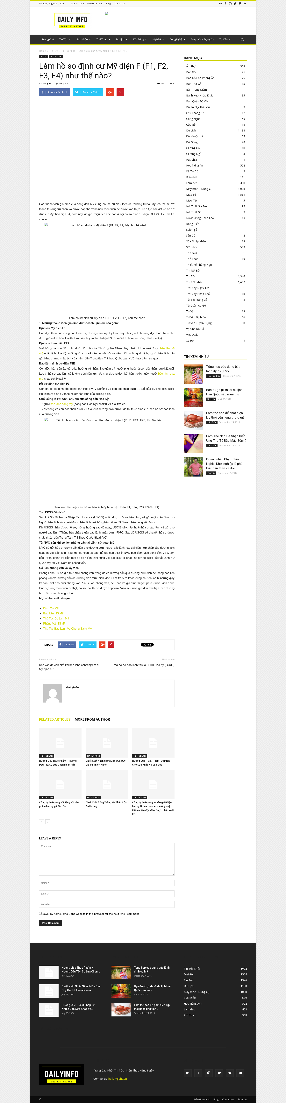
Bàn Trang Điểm (196, 89)
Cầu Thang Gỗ (195, 113)
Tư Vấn (223, 39)
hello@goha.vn (117, 1078)
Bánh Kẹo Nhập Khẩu (199, 95)
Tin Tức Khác (68, 51)
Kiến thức (192, 177)
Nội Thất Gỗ (193, 212)
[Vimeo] (240, 3)
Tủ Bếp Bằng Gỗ (196, 299)
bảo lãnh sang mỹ (62, 404)
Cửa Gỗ (191, 124)
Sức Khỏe (82, 39)
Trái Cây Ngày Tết (197, 288)
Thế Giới (191, 253)
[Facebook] (225, 3)
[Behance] (220, 3)
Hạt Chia (191, 159)
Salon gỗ (191, 229)
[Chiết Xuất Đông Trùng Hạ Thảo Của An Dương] (107, 784)
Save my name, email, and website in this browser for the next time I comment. (90, 913)
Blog (108, 3)
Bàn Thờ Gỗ (193, 84)
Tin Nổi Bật (193, 270)
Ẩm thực (191, 66)
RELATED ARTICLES (55, 719)
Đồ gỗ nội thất (195, 136)
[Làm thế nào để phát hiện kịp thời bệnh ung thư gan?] (193, 420)
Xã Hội (190, 340)
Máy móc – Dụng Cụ (202, 39)
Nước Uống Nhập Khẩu (200, 218)
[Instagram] (230, 3)
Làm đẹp (191, 183)
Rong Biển (192, 224)
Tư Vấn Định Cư (196, 317)
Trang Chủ (48, 39)
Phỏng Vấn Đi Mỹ (54, 623)
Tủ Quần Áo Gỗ (196, 305)
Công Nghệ (176, 39)
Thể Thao (102, 39)
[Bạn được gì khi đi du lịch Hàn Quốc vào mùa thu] (193, 397)
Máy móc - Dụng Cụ (197, 992)
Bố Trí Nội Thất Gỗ (198, 107)
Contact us (119, 3)
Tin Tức (63, 39)
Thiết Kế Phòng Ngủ (199, 264)
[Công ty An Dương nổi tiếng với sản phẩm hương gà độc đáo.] (60, 784)
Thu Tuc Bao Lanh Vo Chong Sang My (67, 628)
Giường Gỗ (193, 148)
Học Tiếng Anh (195, 165)
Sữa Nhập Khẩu (196, 241)
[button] (242, 40)
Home (42, 51)
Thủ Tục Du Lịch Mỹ (56, 618)
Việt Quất (192, 334)
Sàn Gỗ (190, 235)
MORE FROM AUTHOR (92, 719)
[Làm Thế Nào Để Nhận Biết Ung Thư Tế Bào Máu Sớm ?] (193, 443)
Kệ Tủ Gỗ (192, 171)
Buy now (242, 1099)
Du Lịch (120, 39)
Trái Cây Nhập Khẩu (198, 294)
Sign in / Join (77, 3)
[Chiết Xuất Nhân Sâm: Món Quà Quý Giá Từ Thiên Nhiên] (107, 743)
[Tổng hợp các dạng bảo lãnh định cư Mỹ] (193, 374)
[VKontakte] (245, 3)
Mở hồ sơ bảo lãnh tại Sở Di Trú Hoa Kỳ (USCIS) (144, 665)
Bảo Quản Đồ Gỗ (197, 101)
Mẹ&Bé (157, 39)
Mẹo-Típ (191, 200)
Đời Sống (138, 39)
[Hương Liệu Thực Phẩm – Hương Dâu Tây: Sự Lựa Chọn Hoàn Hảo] (60, 743)
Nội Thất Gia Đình (197, 206)
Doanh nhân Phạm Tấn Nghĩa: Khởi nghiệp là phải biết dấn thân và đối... (224, 463)
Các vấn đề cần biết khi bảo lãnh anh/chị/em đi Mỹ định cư (69, 667)
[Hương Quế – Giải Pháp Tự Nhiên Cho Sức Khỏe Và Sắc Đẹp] (153, 743)
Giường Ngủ (194, 154)
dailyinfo (48, 83)
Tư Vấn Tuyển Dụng (198, 323)
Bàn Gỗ (191, 72)
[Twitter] (235, 3)
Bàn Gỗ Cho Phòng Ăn (200, 78)
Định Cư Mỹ (51, 608)
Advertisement (95, 3)
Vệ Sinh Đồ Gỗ (195, 329)
